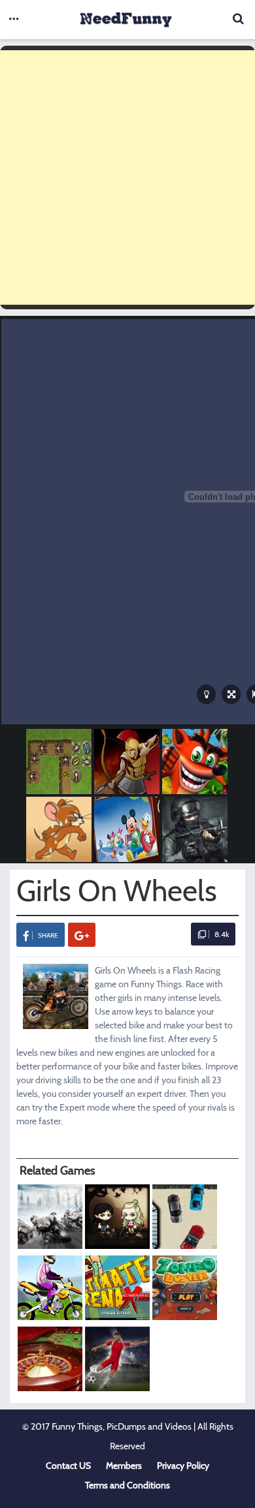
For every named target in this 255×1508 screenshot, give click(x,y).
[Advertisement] (127, 177)
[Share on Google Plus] (81, 935)
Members (124, 1465)
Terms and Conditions (127, 1485)
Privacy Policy (183, 1465)
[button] (14, 20)
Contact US (68, 1465)
